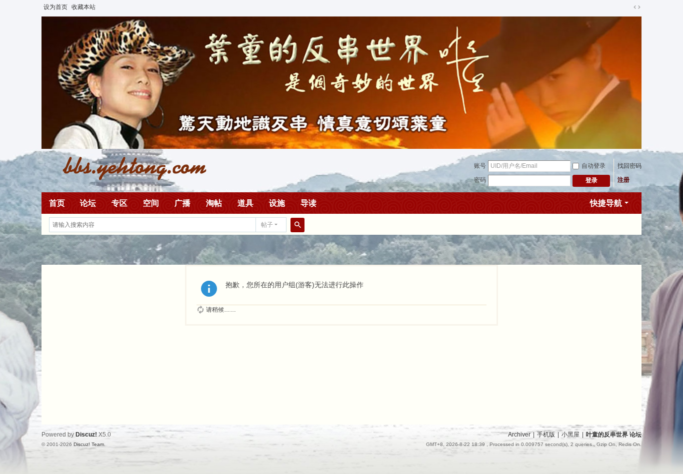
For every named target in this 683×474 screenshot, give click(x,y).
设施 (277, 203)
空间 (151, 203)
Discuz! (86, 434)
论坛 (88, 203)
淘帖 (214, 203)
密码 (480, 179)
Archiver (519, 434)
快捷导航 (606, 203)
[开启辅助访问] (627, 6)
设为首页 (56, 6)
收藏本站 (84, 6)
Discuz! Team (89, 444)
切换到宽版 (637, 6)
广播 (182, 203)
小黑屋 (571, 434)
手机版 (546, 434)
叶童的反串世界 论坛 (614, 434)
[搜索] (297, 225)
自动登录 (594, 165)
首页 (57, 203)
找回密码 (630, 165)
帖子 (267, 224)
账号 (480, 165)
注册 (624, 179)
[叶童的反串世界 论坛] (129, 167)
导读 (308, 203)
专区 (120, 203)
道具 (246, 203)
